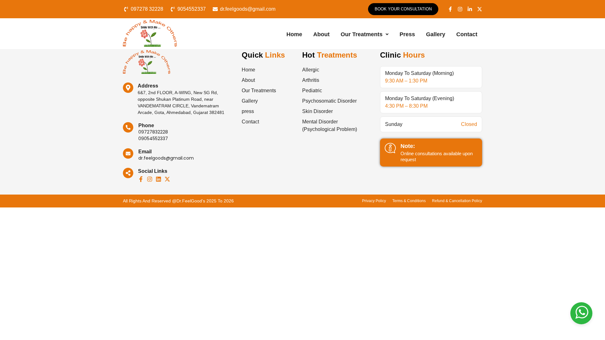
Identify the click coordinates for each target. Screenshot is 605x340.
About (321, 34)
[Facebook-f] (450, 9)
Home (294, 34)
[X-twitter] (479, 9)
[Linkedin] (158, 179)
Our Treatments (362, 34)
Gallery (435, 34)
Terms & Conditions (409, 201)
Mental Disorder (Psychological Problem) (329, 125)
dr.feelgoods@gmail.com (166, 158)
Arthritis (310, 80)
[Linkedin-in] (469, 9)
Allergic (310, 69)
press (407, 34)
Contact (466, 34)
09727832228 (153, 132)
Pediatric (312, 90)
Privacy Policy (374, 201)
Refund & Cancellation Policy (457, 201)
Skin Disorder (317, 111)
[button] (364, 35)
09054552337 (153, 138)
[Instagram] (460, 9)
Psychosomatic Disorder (329, 101)
